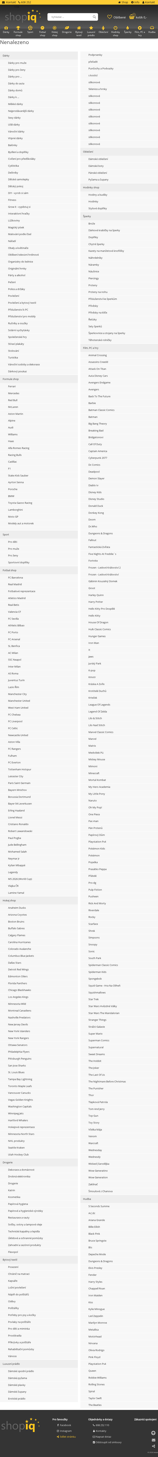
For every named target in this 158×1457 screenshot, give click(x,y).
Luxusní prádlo (11, 1364)
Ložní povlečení (17, 1287)
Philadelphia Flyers (18, 1051)
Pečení (12, 282)
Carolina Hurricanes (19, 942)
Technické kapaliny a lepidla (24, 1231)
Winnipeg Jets (16, 1113)
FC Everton (14, 762)
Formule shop (11, 379)
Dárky (6, 55)
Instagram (66, 1431)
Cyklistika (13, 165)
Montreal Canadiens (19, 1010)
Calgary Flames (16, 935)
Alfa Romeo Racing (18, 448)
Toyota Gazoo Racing (20, 503)
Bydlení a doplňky (18, 152)
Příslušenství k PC (18, 309)
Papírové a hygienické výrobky (25, 1211)
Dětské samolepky (18, 179)
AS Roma (13, 673)
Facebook (65, 1425)
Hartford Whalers (18, 1120)
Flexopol (13, 1252)
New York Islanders (19, 1031)
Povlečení (13, 296)
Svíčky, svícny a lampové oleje (25, 1224)
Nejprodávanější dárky (21, 111)
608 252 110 (102, 1425)
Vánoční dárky (16, 131)
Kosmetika (14, 1197)
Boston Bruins (16, 921)
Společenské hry (17, 337)
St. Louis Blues (16, 1072)
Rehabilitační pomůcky (21, 1349)
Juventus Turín (16, 680)
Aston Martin (15, 414)
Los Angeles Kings (18, 997)
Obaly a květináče (18, 248)
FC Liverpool (15, 721)
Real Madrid (15, 584)
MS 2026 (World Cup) (20, 879)
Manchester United (19, 700)
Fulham (12, 755)
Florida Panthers (17, 983)
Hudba (151, 32)
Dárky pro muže (17, 63)
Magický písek (16, 227)
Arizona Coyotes (17, 914)
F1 (9, 468)
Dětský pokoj (15, 186)
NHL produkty (16, 1141)
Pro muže (13, 548)
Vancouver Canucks (19, 1093)
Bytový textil (10, 1259)
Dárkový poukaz (17, 371)
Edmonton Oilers (18, 976)
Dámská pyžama (17, 1378)
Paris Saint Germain (19, 783)
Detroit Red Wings (18, 969)
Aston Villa (14, 742)
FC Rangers (14, 749)
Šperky (127, 32)
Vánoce (12, 1356)
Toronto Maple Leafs (20, 1086)
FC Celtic (13, 728)
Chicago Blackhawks (19, 990)
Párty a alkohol (16, 275)
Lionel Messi (15, 817)
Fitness (12, 200)
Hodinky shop (115, 33)
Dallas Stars (14, 962)
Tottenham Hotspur (19, 769)
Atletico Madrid (17, 598)
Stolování (13, 350)
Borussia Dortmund (19, 797)
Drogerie (8, 1162)
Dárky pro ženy (16, 69)
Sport (6, 534)
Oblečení (103, 32)
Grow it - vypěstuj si (19, 207)
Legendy (13, 872)
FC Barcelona (15, 577)
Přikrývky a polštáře (19, 1342)
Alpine (11, 420)
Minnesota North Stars (21, 1134)
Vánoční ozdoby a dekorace (24, 364)
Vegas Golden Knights (20, 1099)
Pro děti (12, 542)
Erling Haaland (16, 810)
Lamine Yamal (16, 892)
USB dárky (14, 124)
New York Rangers (18, 1038)
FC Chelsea (14, 714)
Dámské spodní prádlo (21, 1371)
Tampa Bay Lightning (20, 1079)
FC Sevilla (13, 618)
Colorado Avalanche (19, 949)
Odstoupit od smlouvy (109, 1442)
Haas (11, 441)
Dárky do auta (16, 83)
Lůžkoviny (14, 220)
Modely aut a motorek (21, 523)
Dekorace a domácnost (21, 1169)
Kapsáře (12, 1280)
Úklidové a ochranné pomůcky (25, 1238)
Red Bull (12, 400)
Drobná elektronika (19, 1176)
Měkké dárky (15, 104)
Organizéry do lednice (20, 261)
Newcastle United (18, 735)
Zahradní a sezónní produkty (24, 1245)
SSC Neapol (14, 659)
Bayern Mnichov (17, 790)
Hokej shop (9, 900)
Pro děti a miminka (19, 1328)
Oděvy (12, 1301)
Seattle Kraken (16, 1147)
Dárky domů (15, 90)
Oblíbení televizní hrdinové (23, 254)
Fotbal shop (9, 570)
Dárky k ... (13, 97)
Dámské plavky (16, 1385)
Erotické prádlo (16, 1398)
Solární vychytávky (19, 330)
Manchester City (17, 694)
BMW (11, 496)
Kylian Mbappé (16, 865)
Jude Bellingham (17, 844)
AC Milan (13, 653)
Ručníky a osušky (18, 323)
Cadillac (12, 461)
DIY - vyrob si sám (18, 193)
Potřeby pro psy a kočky (22, 1315)
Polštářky (13, 1308)
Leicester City (15, 776)
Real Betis (13, 605)
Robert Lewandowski (20, 831)
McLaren (13, 407)
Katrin (11, 1190)
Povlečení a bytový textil (22, 302)
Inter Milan (14, 666)
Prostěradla (14, 1335)
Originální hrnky (17, 268)
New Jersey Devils (18, 1024)
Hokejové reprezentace (21, 1127)
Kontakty (101, 1431)
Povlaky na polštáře (19, 1322)
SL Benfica (14, 646)
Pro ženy (13, 555)
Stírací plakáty (16, 344)
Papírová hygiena (18, 1204)
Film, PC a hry (140, 33)
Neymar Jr (13, 858)
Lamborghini (15, 509)
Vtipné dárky (15, 138)
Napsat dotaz (103, 1436)
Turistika (13, 357)
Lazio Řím (13, 687)
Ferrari (12, 386)
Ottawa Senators (17, 1045)
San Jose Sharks (17, 1065)
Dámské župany (17, 1391)
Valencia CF (14, 611)
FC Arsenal (14, 639)
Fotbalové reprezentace (21, 591)
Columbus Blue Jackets (21, 955)
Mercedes (13, 393)
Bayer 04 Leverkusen (20, 803)
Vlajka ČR (13, 886)
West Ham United (18, 707)
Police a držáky (16, 289)
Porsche (12, 489)
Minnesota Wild (17, 1004)
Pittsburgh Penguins (19, 1058)
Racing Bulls (15, 455)
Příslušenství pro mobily (22, 316)
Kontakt (11, 2)
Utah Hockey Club (18, 1154)
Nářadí (12, 241)
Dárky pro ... (15, 76)
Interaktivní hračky (19, 213)
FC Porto (13, 632)
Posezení (13, 1267)
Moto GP (13, 516)
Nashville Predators (19, 1017)
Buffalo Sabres (16, 928)
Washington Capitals (20, 1106)
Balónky (12, 145)
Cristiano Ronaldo (18, 824)
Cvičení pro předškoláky (21, 158)
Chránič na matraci (18, 1274)
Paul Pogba (14, 838)
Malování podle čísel (19, 234)
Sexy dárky (14, 117)
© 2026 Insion (153, 1452)
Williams (13, 434)
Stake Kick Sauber (18, 475)
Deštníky (13, 172)
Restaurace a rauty (18, 1217)
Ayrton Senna (16, 482)
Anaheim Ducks (17, 907)
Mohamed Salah (17, 851)
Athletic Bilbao (16, 625)
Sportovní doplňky (18, 562)
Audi (10, 427)
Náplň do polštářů (18, 1294)
